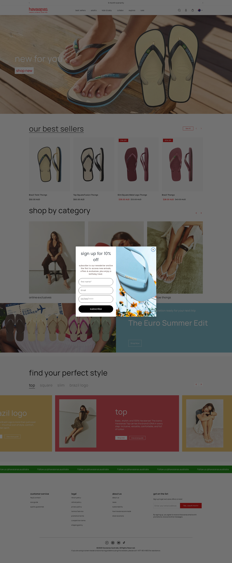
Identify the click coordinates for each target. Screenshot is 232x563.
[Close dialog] (153, 250)
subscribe (96, 309)
